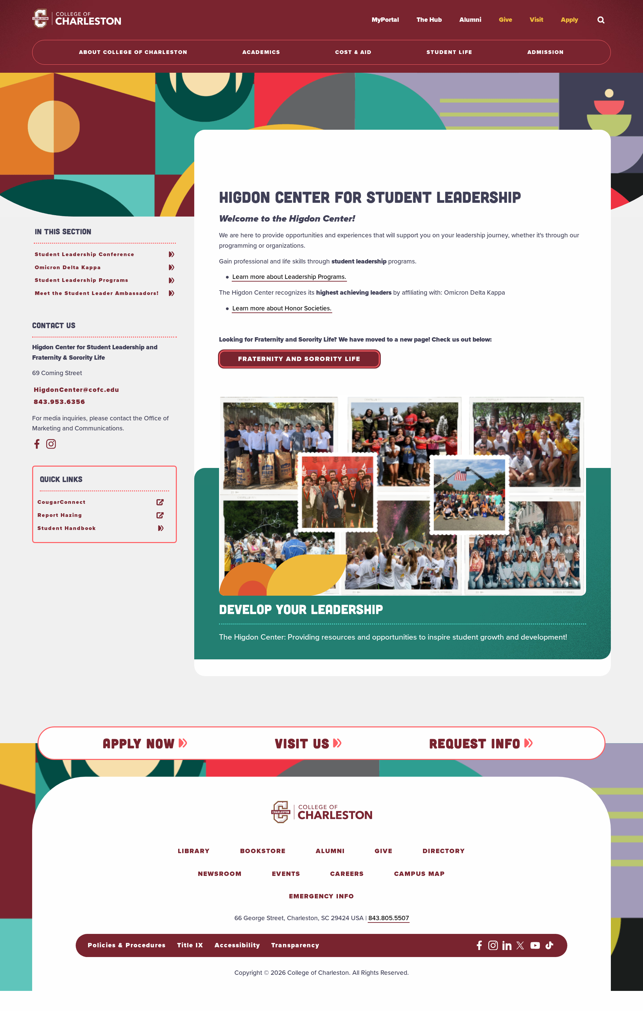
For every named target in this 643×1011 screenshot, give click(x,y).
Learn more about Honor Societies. (282, 308)
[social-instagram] (51, 447)
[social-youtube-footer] (535, 948)
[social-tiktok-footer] (549, 948)
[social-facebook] (37, 447)
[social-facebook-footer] (479, 948)
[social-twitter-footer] (521, 948)
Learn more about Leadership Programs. (289, 277)
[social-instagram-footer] (493, 948)
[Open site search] (601, 20)
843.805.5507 (388, 918)
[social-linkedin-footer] (507, 948)
